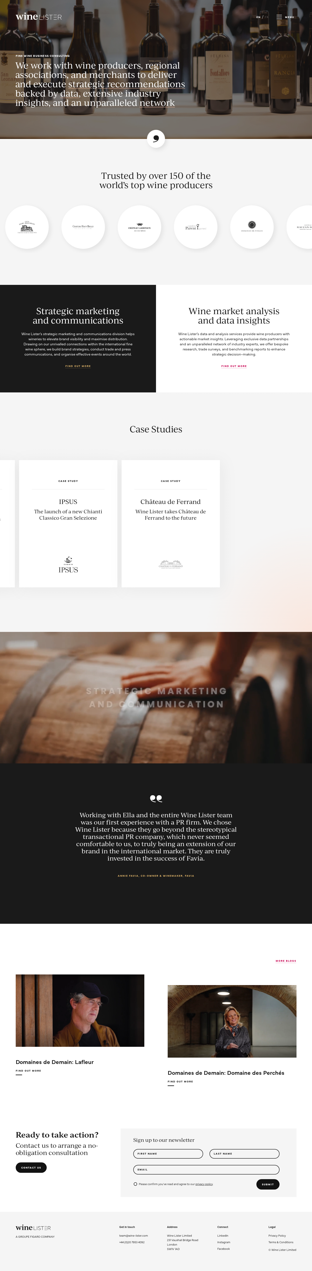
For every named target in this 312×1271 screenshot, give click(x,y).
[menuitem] (282, 1235)
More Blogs (286, 960)
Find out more (78, 366)
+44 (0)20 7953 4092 (132, 1242)
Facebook (223, 1248)
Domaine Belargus (273, 501)
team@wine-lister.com (133, 1235)
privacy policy (204, 1184)
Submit (268, 1184)
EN (258, 17)
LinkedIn (222, 1235)
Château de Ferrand (68, 501)
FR (267, 17)
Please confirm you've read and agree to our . (176, 1184)
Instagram (223, 1242)
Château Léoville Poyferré (170, 505)
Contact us (31, 1167)
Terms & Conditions (280, 1242)
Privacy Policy (277, 1235)
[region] (156, 227)
